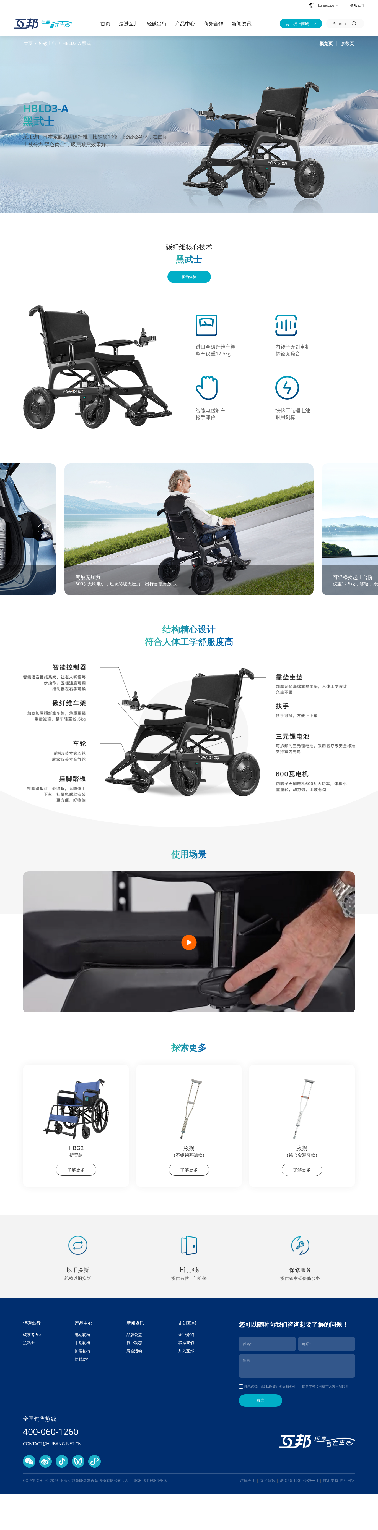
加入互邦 (186, 1350)
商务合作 (213, 23)
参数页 (347, 43)
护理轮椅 (82, 1350)
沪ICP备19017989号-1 (300, 1480)
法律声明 (247, 1480)
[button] (44, 529)
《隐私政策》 (269, 1387)
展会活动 (134, 1350)
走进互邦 (129, 23)
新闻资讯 (242, 23)
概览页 (326, 43)
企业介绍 (186, 1334)
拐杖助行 (82, 1359)
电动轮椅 (82, 1334)
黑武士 (29, 1342)
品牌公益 (134, 1334)
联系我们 (357, 5)
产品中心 (185, 23)
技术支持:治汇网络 (339, 1480)
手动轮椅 (82, 1342)
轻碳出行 (157, 23)
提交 (260, 1400)
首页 (105, 23)
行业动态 (134, 1342)
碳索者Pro (32, 1334)
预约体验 (189, 277)
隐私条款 (267, 1480)
